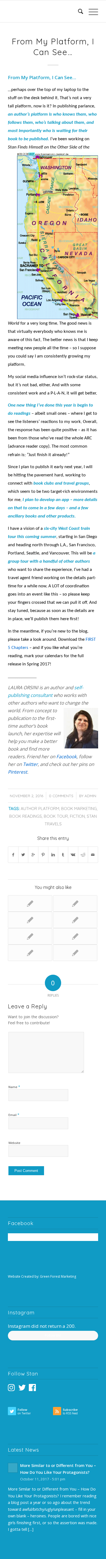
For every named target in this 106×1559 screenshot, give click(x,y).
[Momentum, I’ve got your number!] (75, 903)
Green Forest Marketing (58, 1276)
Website (14, 1143)
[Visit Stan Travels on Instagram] (11, 1389)
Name (14, 1086)
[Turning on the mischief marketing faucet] (75, 953)
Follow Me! (53, 1335)
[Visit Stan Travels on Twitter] (22, 1389)
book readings (25, 816)
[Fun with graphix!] (30, 920)
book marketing (79, 808)
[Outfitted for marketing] (30, 936)
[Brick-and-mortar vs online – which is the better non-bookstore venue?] (75, 936)
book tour (56, 816)
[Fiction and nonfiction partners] (30, 903)
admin (90, 795)
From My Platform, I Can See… (53, 46)
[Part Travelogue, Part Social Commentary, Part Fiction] (75, 920)
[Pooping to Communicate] (30, 953)
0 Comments (61, 795)
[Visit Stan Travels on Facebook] (32, 1389)
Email (13, 1114)
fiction (77, 816)
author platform (40, 808)
